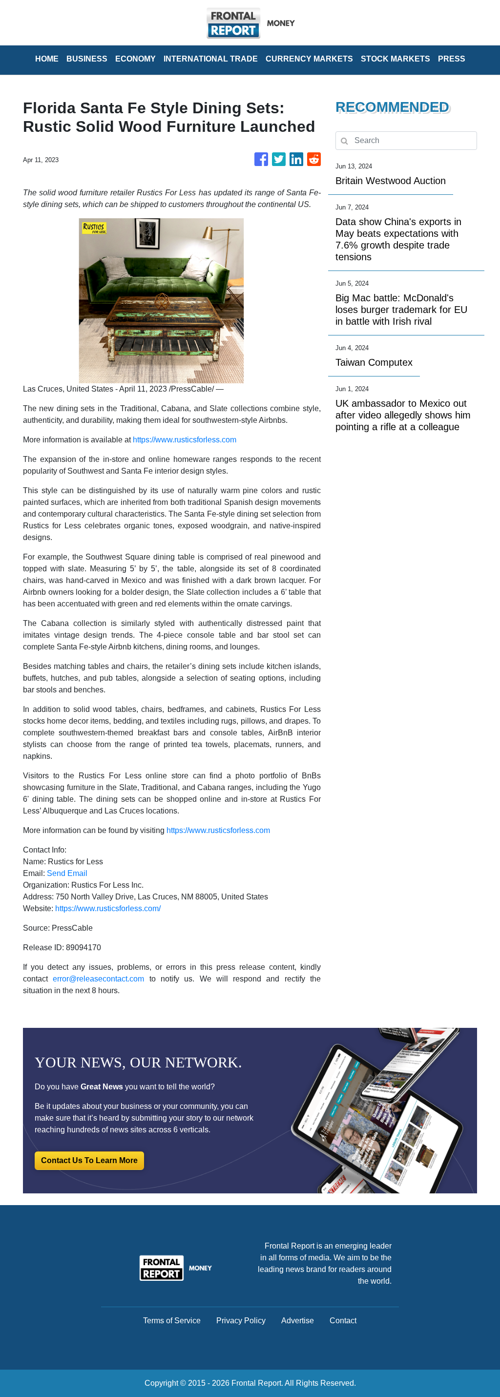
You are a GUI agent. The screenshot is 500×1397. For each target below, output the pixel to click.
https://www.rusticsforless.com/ (108, 908)
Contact (343, 1320)
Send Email (67, 873)
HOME (47, 59)
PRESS (451, 59)
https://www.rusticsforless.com (184, 440)
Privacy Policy (241, 1320)
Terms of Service (172, 1320)
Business (86, 59)
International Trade (211, 59)
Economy (135, 59)
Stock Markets (395, 59)
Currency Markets (309, 59)
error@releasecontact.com (98, 979)
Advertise (297, 1320)
